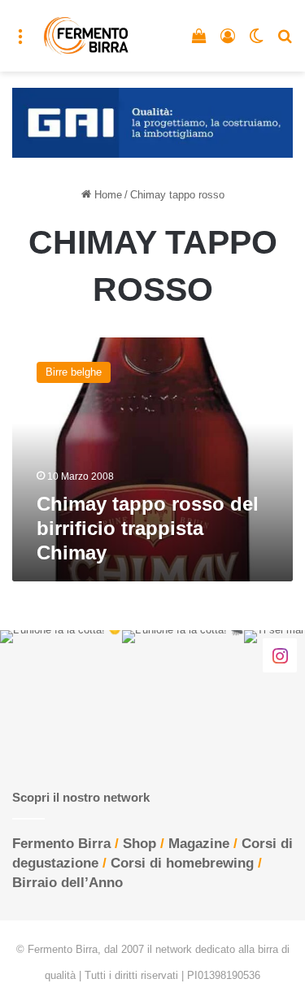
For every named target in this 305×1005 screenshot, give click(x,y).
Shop (139, 843)
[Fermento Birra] (87, 35)
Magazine (198, 843)
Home (106, 195)
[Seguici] (280, 654)
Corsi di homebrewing (182, 863)
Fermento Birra (61, 843)
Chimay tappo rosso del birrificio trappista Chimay (148, 528)
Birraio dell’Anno (67, 882)
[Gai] (152, 122)
